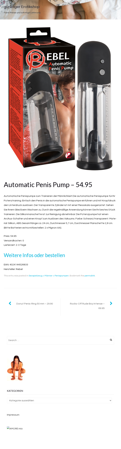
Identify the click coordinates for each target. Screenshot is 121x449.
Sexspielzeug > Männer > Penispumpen (49, 276)
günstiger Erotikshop (22, 7)
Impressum (13, 415)
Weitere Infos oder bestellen (34, 255)
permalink (90, 276)
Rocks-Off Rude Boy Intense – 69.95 (87, 305)
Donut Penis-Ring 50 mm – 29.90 (34, 303)
